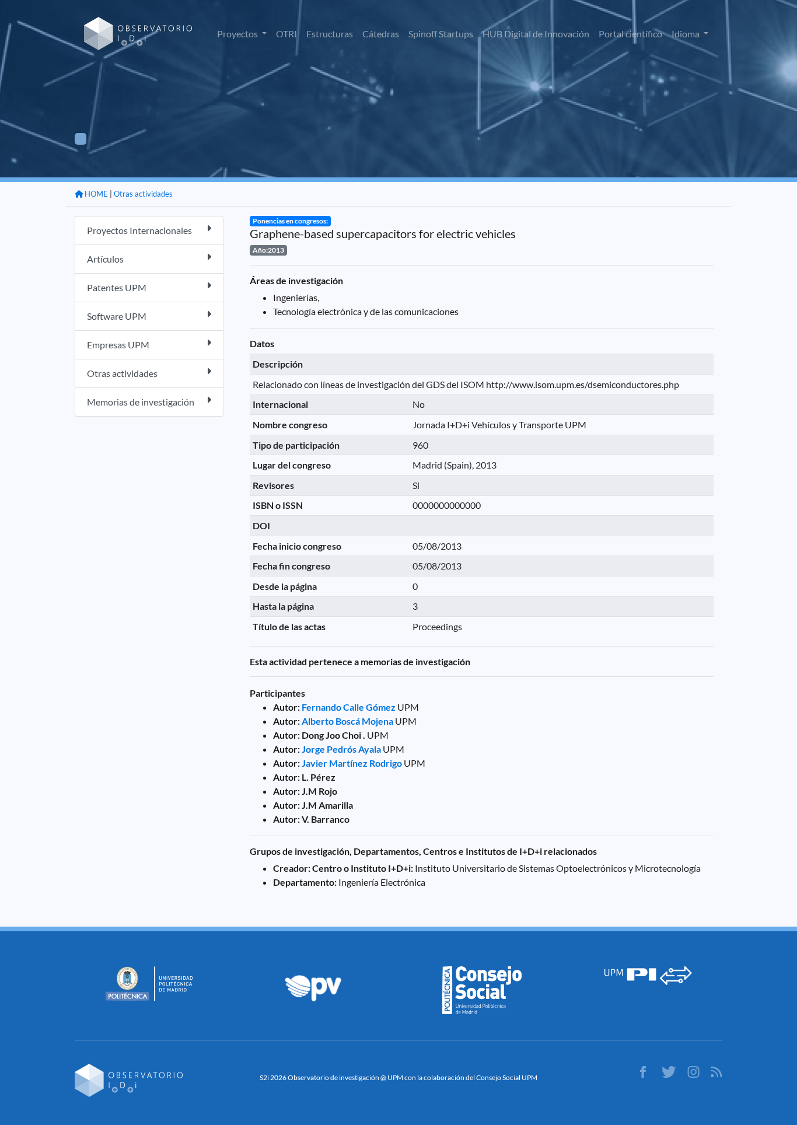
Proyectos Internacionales (139, 230)
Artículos (105, 258)
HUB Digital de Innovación (536, 33)
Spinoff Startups (440, 33)
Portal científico (630, 33)
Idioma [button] (686, 33)
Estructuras (329, 33)
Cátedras (380, 33)
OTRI (286, 33)
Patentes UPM (116, 287)
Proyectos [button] (238, 33)
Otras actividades (143, 193)
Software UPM (116, 316)
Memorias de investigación (140, 401)
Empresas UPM (118, 344)
